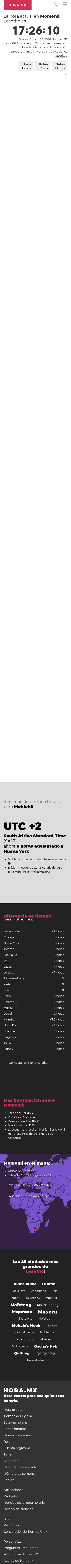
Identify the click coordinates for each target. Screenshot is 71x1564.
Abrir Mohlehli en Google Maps (30, 1184)
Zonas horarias (15, 1429)
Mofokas (44, 1318)
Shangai (9, 1031)
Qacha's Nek (45, 1346)
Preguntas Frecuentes (21, 1548)
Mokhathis (47, 1332)
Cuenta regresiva (17, 1448)
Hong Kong (11, 1025)
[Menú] (65, 5)
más (64, 74)
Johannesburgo (15, 978)
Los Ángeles (12, 931)
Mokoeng (47, 1339)
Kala (54, 1291)
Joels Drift (19, 1291)
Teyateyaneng (45, 1353)
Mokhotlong (25, 1339)
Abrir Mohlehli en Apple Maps (29, 1196)
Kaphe (15, 1298)
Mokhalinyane (24, 1332)
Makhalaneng (48, 1305)
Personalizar (13, 1541)
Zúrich (8, 990)
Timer (8, 1454)
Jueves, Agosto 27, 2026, (43, 39)
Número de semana (19, 1474)
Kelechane (33, 1298)
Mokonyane (20, 1346)
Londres (9, 972)
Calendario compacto (20, 1467)
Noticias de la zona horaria (24, 1503)
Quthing (21, 1353)
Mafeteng (21, 1304)
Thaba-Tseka (34, 1360)
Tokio (60, 66)
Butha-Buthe (25, 1284)
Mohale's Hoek (26, 1325)
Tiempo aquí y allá (18, 1416)
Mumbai (9, 1019)
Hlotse (48, 1284)
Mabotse (52, 1298)
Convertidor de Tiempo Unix (25, 1532)
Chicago (9, 937)
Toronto (9, 949)
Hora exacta (13, 1410)
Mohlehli (51, 1325)
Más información (56, 43)
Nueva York (11, 943)
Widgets (10, 1496)
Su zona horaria (16, 1422)
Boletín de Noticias (18, 1509)
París (26, 66)
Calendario (12, 1461)
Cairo (7, 996)
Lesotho (35, 1271)
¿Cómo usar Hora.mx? (21, 1554)
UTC (6, 960)
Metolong (26, 1318)
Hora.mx (17, 5)
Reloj (7, 1442)
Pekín (43, 66)
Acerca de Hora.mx (18, 1561)
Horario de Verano (18, 1435)
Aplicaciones (13, 1490)
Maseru (47, 1312)
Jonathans (38, 1291)
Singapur (10, 1037)
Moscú (8, 1007)
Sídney (8, 1049)
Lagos (8, 966)
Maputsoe (22, 1311)
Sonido (9, 1480)
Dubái (8, 1013)
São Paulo (10, 955)
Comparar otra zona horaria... (28, 1062)
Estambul (10, 1002)
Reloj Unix (11, 1525)
